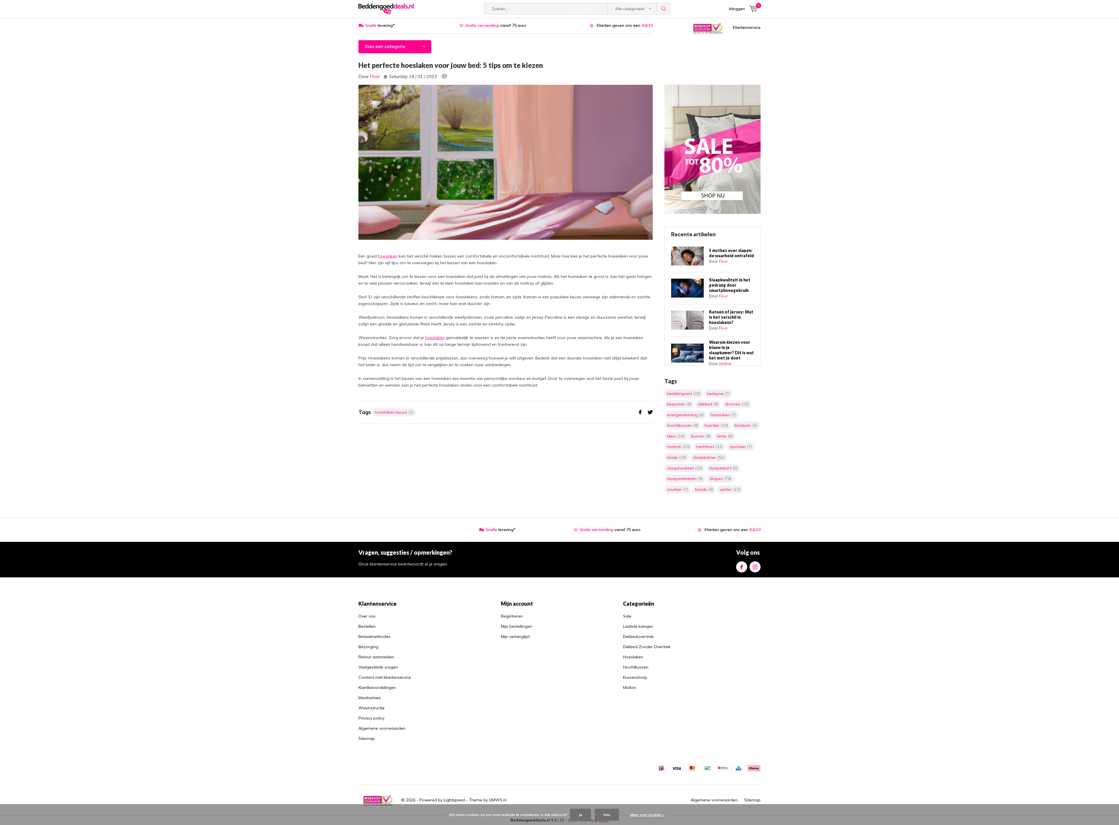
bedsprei (718, 393)
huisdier (716, 425)
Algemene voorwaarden (381, 728)
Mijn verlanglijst (515, 636)
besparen (679, 404)
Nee (607, 814)
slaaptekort (723, 468)
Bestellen (367, 626)
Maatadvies (369, 697)
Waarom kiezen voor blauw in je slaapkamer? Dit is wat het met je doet (731, 350)
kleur (676, 436)
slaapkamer (708, 457)
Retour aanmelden (376, 657)
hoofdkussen (682, 425)
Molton (629, 687)
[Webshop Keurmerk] (707, 27)
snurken (677, 489)
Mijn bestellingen (516, 626)
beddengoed (683, 393)
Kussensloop (635, 677)
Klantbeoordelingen (377, 687)
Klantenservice (747, 27)
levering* (380, 25)
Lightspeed (454, 800)
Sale (627, 616)
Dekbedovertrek (638, 636)
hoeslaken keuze (394, 412)
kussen (700, 436)
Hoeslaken (633, 657)
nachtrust (709, 446)
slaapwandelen (685, 478)
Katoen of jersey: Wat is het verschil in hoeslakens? (731, 317)
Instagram (755, 566)
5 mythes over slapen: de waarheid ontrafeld (731, 253)
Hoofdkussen (635, 667)
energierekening (685, 414)
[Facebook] (640, 412)
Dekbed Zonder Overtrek (647, 646)
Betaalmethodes (374, 636)
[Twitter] (650, 412)
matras (678, 446)
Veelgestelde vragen (378, 667)
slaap (676, 457)
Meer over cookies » (647, 814)
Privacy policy (371, 718)
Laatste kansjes (638, 626)
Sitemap (366, 738)
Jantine (725, 363)
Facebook (741, 566)
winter (730, 489)
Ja (580, 814)
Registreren (512, 616)
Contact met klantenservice (384, 677)
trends (704, 489)
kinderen (746, 425)
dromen (737, 404)
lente (725, 436)
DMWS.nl (497, 800)
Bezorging (368, 646)
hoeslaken (387, 256)
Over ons (367, 616)
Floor (375, 76)
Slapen (720, 478)
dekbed (708, 404)
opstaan (740, 446)
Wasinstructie (371, 708)
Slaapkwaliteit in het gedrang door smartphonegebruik (729, 285)
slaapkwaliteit (684, 468)
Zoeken (664, 9)
